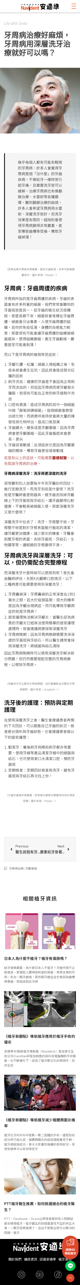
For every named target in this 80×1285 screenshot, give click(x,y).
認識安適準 (48, 1259)
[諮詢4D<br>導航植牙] (70, 1242)
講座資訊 (30, 1259)
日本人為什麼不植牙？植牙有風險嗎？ (35, 958)
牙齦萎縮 (31, 868)
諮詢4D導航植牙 (70, 1251)
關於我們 (15, 1259)
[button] (74, 6)
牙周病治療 (16, 868)
